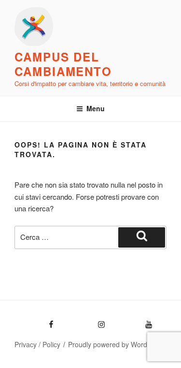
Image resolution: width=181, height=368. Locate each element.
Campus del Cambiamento (63, 63)
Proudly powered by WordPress (116, 344)
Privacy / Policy (37, 344)
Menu (95, 108)
